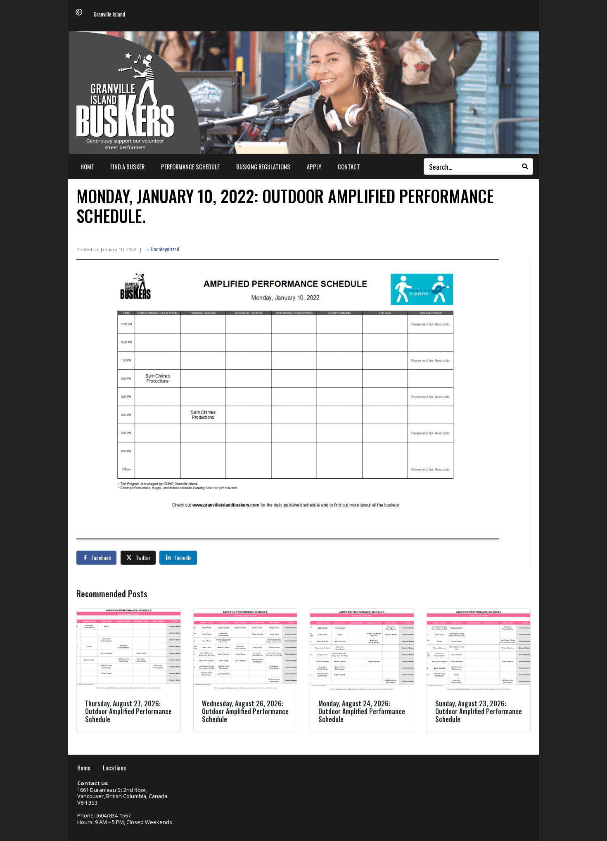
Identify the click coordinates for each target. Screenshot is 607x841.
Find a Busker (127, 166)
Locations (114, 767)
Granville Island (109, 15)
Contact (349, 166)
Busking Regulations (263, 166)
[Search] (525, 166)
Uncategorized (165, 248)
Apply (314, 166)
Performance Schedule (190, 166)
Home (87, 166)
